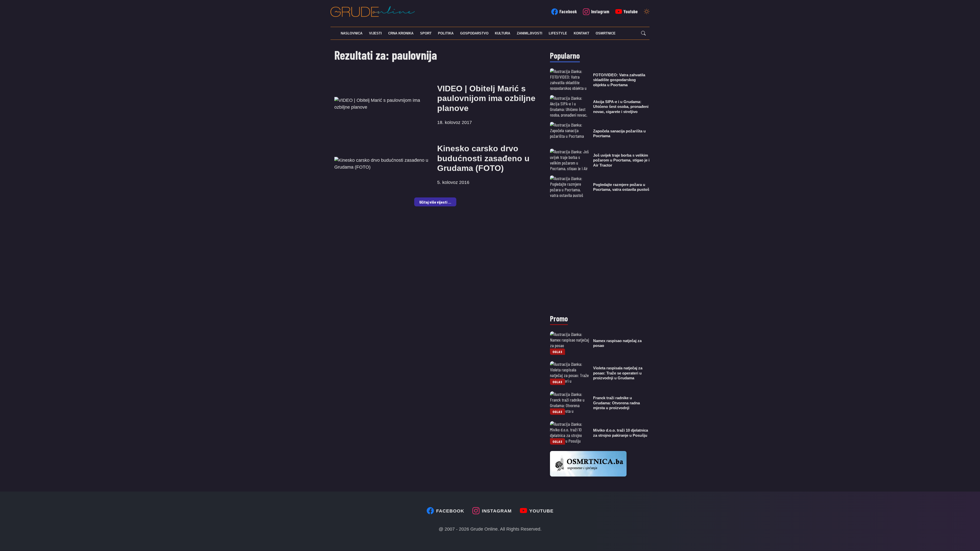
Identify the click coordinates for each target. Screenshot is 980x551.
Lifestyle (558, 33)
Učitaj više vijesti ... (435, 201)
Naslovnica (351, 33)
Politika (446, 33)
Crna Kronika (400, 33)
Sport (426, 33)
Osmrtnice (606, 33)
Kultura (502, 33)
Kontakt (581, 33)
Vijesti (375, 33)
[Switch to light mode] (647, 12)
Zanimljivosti (529, 33)
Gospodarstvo (474, 33)
